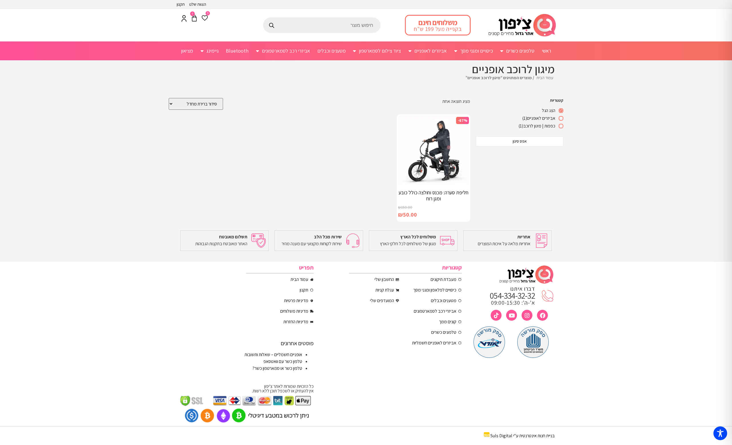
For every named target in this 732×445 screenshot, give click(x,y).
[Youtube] (511, 315)
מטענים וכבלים (331, 50)
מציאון (187, 50)
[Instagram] (527, 315)
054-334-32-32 (512, 295)
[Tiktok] (496, 315)
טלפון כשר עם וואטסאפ (282, 361)
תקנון (181, 4)
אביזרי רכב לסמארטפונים (286, 50)
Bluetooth (237, 50)
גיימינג (212, 50)
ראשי (546, 50)
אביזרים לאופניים (430, 50)
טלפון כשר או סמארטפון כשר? (277, 368)
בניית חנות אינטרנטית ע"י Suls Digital (522, 436)
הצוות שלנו (197, 4)
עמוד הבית (544, 77)
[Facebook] (542, 315)
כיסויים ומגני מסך (476, 50)
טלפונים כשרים (520, 50)
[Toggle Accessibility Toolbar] (720, 433)
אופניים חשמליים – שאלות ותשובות (273, 355)
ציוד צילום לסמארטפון (380, 50)
